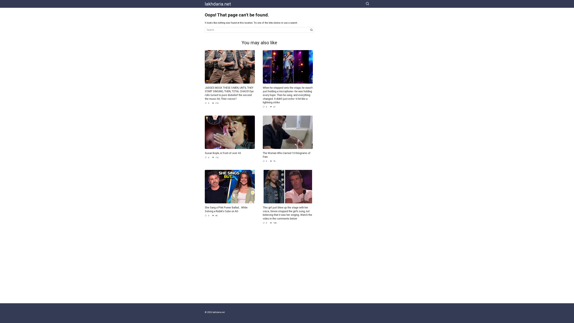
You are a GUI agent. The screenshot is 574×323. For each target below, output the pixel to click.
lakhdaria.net (218, 4)
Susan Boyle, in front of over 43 (223, 153)
